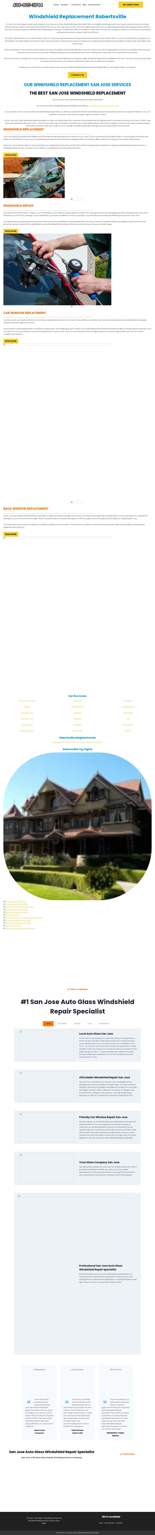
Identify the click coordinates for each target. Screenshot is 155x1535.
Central (27, 706)
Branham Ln (67, 742)
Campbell (77, 724)
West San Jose (27, 712)
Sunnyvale (77, 700)
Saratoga (78, 718)
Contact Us (76, 4)
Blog (84, 4)
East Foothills (128, 724)
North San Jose (27, 718)
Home (56, 4)
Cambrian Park (128, 706)
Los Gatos (128, 700)
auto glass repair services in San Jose (103, 106)
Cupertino (77, 712)
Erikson (59, 742)
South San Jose (27, 730)
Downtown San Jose (26, 700)
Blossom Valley (79, 742)
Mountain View (77, 706)
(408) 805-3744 (89, 980)
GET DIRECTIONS (131, 4)
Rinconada (77, 730)
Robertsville (128, 712)
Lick (128, 718)
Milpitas (128, 730)
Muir (53, 742)
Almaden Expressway (94, 742)
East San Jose (27, 724)
